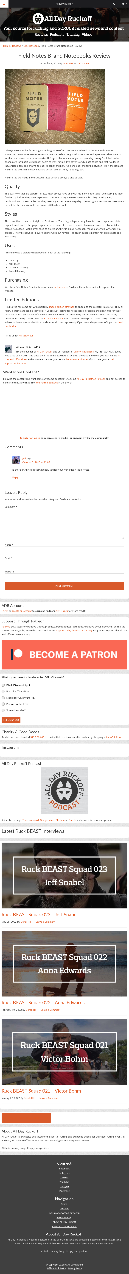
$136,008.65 (37, 737)
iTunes (25, 820)
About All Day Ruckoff (64, 1221)
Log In (5, 610)
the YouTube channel (76, 359)
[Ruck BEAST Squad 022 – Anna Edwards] (64, 963)
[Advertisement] (64, 410)
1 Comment (83, 63)
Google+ (64, 1186)
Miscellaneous (31, 45)
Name (9, 544)
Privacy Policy (75, 1268)
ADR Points (62, 610)
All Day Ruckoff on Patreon (91, 378)
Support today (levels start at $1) (74, 630)
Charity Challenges (84, 351)
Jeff (24, 458)
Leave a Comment (45, 921)
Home (6, 45)
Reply (15, 477)
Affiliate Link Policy (56, 1268)
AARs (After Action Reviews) (64, 1212)
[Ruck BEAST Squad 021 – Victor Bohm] (64, 1051)
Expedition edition (54, 318)
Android (34, 820)
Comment (11, 506)
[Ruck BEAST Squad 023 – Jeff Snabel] (64, 875)
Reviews (16, 45)
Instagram (64, 1172)
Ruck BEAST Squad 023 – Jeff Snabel (40, 914)
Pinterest (64, 1190)
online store (60, 287)
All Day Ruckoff (45, 351)
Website (9, 571)
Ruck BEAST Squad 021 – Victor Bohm (41, 1091)
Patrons (6, 626)
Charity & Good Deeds (64, 1226)
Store (64, 1203)
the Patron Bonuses (47, 382)
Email (8, 558)
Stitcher (60, 820)
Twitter (64, 1177)
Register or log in (30, 437)
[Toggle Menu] (4, 4)
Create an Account (22, 610)
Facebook (64, 1168)
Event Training (64, 1217)
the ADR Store (114, 737)
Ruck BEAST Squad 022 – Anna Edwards (43, 1002)
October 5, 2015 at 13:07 (36, 462)
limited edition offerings (61, 306)
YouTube (64, 1181)
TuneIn (72, 820)
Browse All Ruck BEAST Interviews (26, 1117)
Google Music (47, 820)
